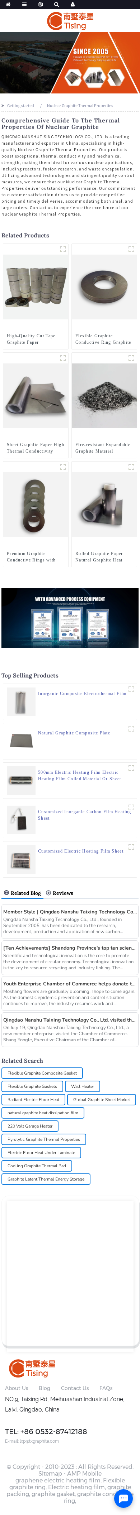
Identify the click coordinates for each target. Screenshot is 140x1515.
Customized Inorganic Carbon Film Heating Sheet (84, 815)
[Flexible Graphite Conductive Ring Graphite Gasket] (104, 286)
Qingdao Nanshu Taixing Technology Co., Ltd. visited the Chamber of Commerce (70, 1020)
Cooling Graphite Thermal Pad (37, 1166)
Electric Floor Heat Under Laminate (41, 1152)
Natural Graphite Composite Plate (74, 732)
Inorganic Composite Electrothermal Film (82, 693)
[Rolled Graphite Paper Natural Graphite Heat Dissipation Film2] (131, 467)
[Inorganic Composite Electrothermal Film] (21, 701)
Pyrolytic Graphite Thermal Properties (44, 1139)
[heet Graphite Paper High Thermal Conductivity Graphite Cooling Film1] (62, 358)
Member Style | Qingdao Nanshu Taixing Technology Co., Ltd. (70, 911)
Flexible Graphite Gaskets (32, 1086)
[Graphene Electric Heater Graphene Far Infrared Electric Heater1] (131, 689)
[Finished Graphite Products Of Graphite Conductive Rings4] (62, 467)
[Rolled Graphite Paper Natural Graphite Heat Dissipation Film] (104, 504)
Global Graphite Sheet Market (101, 1100)
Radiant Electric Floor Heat (33, 1100)
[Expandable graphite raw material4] (131, 358)
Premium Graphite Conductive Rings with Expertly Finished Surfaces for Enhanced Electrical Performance (31, 557)
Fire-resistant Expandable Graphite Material (102, 448)
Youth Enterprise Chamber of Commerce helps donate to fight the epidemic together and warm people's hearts (70, 983)
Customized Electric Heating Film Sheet (80, 851)
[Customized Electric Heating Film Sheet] (21, 859)
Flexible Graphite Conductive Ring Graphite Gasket (103, 339)
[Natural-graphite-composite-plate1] (131, 728)
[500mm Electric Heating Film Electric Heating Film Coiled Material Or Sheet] (21, 780)
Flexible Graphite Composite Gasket (42, 1073)
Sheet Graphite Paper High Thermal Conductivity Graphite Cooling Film (35, 448)
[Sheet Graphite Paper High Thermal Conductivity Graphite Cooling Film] (35, 395)
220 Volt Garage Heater (30, 1126)
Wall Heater (82, 1086)
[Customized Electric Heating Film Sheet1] (131, 846)
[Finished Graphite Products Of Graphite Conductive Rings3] (131, 249)
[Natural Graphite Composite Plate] (21, 740)
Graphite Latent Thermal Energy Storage (46, 1179)
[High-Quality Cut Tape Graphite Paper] (35, 286)
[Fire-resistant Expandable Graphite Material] (104, 395)
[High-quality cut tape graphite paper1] (62, 249)
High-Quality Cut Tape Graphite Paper (31, 339)
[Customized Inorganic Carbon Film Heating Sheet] (21, 819)
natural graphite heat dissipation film (43, 1113)
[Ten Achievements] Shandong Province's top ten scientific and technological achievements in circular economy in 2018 (70, 948)
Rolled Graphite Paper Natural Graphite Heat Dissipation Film (99, 557)
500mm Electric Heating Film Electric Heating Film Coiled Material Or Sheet (79, 775)
